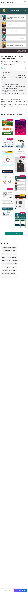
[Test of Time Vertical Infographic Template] (20, 164)
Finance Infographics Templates (9, 250)
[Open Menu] (25, 2)
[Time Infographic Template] (7, 159)
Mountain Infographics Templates (9, 260)
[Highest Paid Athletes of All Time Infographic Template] (20, 183)
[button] (7, 590)
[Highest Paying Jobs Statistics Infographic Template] (7, 127)
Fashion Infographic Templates (9, 270)
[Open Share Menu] (25, 67)
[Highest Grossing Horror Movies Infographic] (20, 202)
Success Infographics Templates (9, 263)
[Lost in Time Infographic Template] (7, 143)
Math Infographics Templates (8, 273)
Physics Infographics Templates (9, 276)
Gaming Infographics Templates (9, 257)
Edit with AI (22, 591)
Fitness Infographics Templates (9, 267)
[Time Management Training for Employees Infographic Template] (20, 220)
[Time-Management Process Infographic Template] (20, 127)
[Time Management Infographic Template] (7, 177)
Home (2, 5)
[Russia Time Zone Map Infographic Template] (20, 146)
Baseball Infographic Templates (9, 247)
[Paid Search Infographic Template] (7, 196)
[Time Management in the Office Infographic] (7, 212)
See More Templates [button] (14, 233)
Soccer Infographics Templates (9, 253)
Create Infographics (9, 5)
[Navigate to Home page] (7, 2)
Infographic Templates (19, 5)
